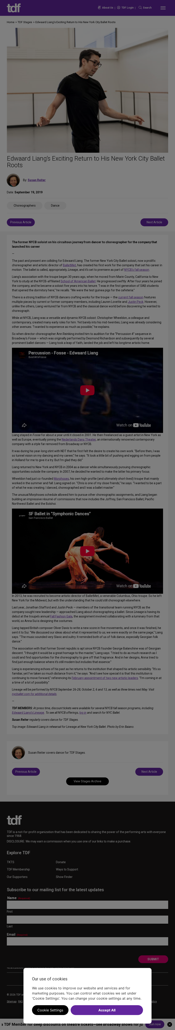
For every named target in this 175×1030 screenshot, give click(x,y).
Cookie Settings (50, 1010)
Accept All (106, 1010)
